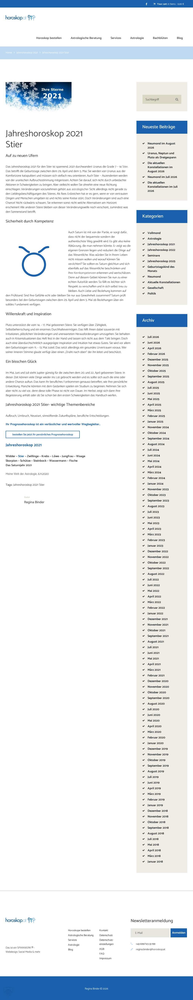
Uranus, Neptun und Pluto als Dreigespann (162, 155)
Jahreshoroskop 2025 (161, 261)
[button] (8, 991)
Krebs (45, 456)
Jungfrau (67, 456)
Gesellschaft (156, 288)
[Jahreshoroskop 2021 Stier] (39, 99)
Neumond (154, 276)
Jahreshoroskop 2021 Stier (28, 484)
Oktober (157, 370)
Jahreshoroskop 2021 (27, 53)
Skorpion (11, 460)
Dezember (158, 359)
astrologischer (80, 189)
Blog (70, 950)
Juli (153, 337)
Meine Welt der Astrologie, (22, 473)
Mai (153, 399)
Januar (155, 421)
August (156, 382)
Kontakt (103, 930)
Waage (80, 456)
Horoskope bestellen (79, 930)
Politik (152, 293)
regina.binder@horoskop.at (150, 949)
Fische (73, 460)
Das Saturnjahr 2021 (19, 465)
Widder (10, 456)
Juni (154, 342)
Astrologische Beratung (80, 935)
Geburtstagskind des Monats (161, 269)
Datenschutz (106, 935)
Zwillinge (33, 456)
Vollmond (154, 233)
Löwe (55, 456)
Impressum (105, 958)
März (154, 410)
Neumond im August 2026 (161, 145)
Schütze (25, 460)
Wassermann (57, 460)
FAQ (101, 954)
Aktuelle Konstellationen (164, 282)
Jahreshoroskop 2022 (161, 250)
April (154, 348)
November (158, 365)
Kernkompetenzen (85, 272)
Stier (125, 166)
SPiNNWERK (24, 948)
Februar (156, 354)
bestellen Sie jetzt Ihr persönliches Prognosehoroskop (42, 434)
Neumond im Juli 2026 (162, 177)
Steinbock (39, 460)
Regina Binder (34, 502)
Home (9, 53)
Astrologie (154, 238)
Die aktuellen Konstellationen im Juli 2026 (163, 186)
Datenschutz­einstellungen (106, 942)
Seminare (154, 255)
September (158, 376)
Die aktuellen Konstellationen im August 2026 (160, 167)
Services (72, 940)
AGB (101, 949)
